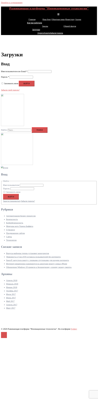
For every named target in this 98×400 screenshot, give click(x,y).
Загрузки (36, 30)
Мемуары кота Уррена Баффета (19, 226)
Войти (26, 84)
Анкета (47, 33)
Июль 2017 (11, 294)
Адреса (40, 33)
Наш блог (46, 19)
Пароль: (6, 188)
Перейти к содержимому (12, 3)
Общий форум (70, 26)
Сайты (9, 237)
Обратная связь (58, 19)
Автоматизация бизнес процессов (21, 216)
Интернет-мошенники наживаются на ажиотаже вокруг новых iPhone (36, 264)
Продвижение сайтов (15, 233)
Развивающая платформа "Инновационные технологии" (49, 8)
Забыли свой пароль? (10, 90)
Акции (78, 19)
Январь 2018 (11, 287)
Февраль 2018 (12, 284)
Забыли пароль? (28, 201)
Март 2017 (10, 308)
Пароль (5, 77)
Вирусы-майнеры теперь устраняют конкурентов (27, 253)
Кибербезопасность (14, 223)
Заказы (45, 26)
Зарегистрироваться (11, 201)
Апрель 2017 (11, 305)
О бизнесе (10, 230)
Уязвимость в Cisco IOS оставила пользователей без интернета (33, 257)
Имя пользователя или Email (14, 71)
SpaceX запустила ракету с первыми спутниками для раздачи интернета (37, 260)
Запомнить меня (13, 192)
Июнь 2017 (11, 298)
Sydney (74, 329)
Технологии (11, 240)
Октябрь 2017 (12, 291)
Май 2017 (10, 301)
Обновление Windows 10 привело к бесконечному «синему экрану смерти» (39, 267)
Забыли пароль (56, 33)
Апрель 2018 (11, 280)
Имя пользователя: (11, 185)
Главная (32, 19)
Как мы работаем (34, 23)
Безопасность (12, 219)
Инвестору (70, 19)
